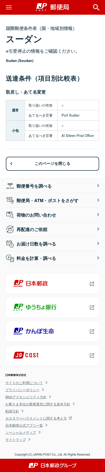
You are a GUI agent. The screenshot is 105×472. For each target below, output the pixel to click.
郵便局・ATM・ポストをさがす (48, 200)
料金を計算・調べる (36, 258)
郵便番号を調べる (34, 186)
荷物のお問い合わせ (36, 215)
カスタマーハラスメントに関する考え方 (36, 418)
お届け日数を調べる (36, 244)
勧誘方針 (12, 411)
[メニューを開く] (9, 7)
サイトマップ (15, 439)
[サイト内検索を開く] (96, 7)
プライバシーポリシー (22, 389)
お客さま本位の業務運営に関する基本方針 (37, 403)
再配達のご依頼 (32, 229)
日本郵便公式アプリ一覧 (24, 425)
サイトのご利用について (24, 382)
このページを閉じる (52, 163)
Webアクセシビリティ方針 (26, 396)
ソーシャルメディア (20, 432)
